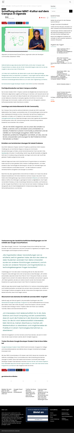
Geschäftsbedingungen (68, 416)
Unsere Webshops (54, 419)
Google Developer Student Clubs (11, 347)
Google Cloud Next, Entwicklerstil (59, 24)
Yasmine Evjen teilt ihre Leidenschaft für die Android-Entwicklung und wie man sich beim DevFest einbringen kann (43, 394)
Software (8, 6)
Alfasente (35, 178)
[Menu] (3, 2)
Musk (6, 17)
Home (3, 6)
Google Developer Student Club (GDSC (21, 84)
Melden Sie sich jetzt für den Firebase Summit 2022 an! (7, 391)
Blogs (51, 417)
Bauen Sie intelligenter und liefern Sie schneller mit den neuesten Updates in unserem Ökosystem (61, 38)
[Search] (70, 2)
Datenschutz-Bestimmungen (66, 413)
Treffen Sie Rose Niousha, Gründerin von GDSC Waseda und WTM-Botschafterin (31, 392)
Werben (52, 421)
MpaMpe (4, 153)
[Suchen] (70, 11)
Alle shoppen (53, 415)
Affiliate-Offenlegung (65, 419)
